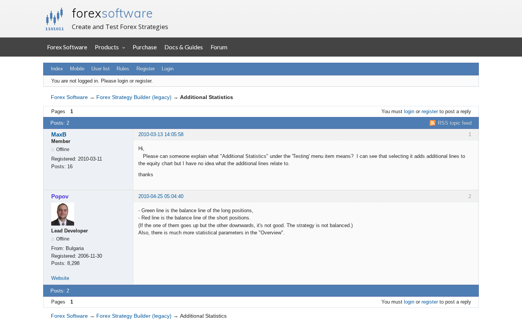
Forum (219, 46)
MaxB (58, 134)
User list (100, 68)
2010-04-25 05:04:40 (160, 196)
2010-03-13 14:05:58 (160, 134)
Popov (59, 196)
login (409, 111)
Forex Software (67, 46)
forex (112, 13)
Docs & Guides (183, 46)
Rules (123, 68)
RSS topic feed (455, 123)
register (429, 111)
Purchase (145, 46)
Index (57, 68)
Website (60, 278)
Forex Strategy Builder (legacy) (134, 97)
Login (167, 68)
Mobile (77, 68)
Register (145, 68)
